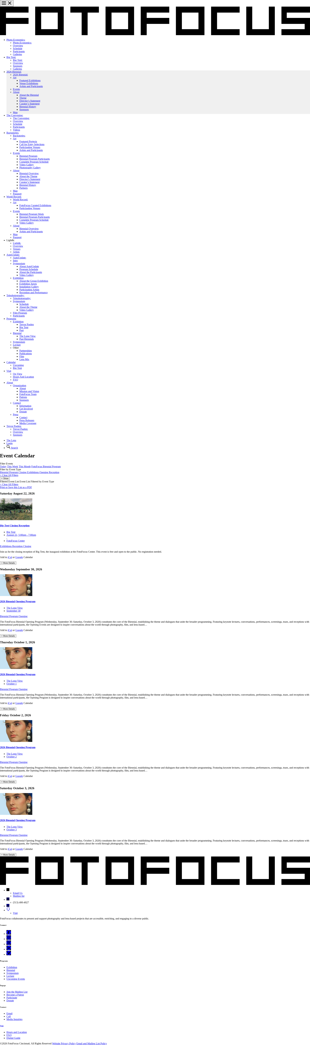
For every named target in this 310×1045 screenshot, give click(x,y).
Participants (19, 51)
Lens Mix (24, 359)
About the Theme (28, 176)
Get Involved (26, 408)
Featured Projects (28, 141)
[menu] (7, 3)
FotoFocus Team (27, 394)
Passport (17, 193)
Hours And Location (23, 376)
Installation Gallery (29, 286)
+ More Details (8, 563)
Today (3, 466)
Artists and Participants (31, 86)
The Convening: (14, 115)
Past (21, 330)
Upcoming (18, 365)
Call (8, 1016)
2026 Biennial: (13, 71)
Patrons (23, 397)
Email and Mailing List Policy (91, 1043)
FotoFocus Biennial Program (46, 466)
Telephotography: (15, 295)
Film (21, 356)
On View (17, 373)
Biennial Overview (29, 173)
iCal (10, 557)
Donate (23, 411)
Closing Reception (15, 525)
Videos (16, 129)
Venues (16, 249)
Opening (44, 472)
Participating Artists (29, 289)
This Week (12, 466)
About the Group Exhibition (33, 281)
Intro (15, 260)
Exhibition (18, 278)
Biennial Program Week (31, 214)
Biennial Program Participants (34, 159)
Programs (11, 318)
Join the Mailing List (16, 991)
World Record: (13, 196)
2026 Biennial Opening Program (17, 601)
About (16, 92)
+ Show (4, 478)
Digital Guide (13, 1038)
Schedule (17, 48)
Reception (54, 472)
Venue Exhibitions (28, 83)
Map (15, 112)
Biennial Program (28, 156)
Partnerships (25, 350)
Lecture (17, 344)
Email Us (17, 893)
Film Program (20, 312)
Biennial (17, 333)
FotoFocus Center (15, 540)
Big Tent (23, 327)
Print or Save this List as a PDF (16, 487)
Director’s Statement (29, 100)
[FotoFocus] (155, 34)
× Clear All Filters (9, 484)
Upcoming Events (15, 979)
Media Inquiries (14, 1019)
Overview (18, 45)
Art (14, 77)
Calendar (11, 362)
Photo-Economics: (15, 39)
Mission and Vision (29, 391)
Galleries (17, 54)
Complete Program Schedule (34, 161)
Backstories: (12, 132)
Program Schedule (28, 269)
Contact (17, 403)
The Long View (27, 336)
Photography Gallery (30, 167)
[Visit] (8, 910)
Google (19, 557)
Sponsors (17, 66)
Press (15, 414)
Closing (23, 472)
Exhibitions (33, 472)
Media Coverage (27, 423)
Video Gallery (26, 164)
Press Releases (26, 420)
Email (9, 1013)
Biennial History (27, 106)
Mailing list (18, 896)
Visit (8, 371)
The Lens (11, 440)
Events (16, 89)
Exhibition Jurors (28, 283)
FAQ (15, 379)
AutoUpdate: (13, 254)
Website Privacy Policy (64, 1043)
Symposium (19, 263)
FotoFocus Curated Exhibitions (35, 205)
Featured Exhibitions (30, 80)
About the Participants (30, 272)
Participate (11, 997)
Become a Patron (15, 994)
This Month (25, 466)
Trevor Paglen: (13, 426)
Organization (19, 385)
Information (25, 405)
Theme (22, 98)
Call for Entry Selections (31, 144)
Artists (16, 251)
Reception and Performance (33, 292)
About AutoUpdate (29, 266)
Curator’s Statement (29, 103)
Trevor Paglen (26, 324)
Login (9, 443)
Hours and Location (16, 1032)
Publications (25, 353)
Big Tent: (11, 57)
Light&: (17, 243)
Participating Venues (29, 147)
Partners (23, 188)
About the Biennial (29, 95)
